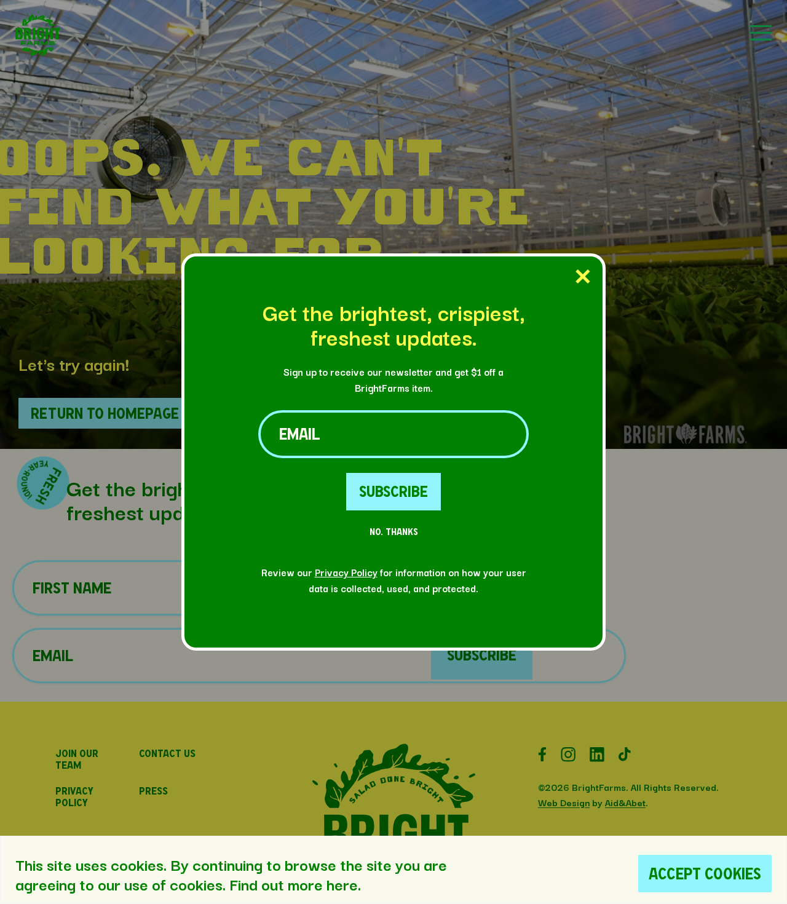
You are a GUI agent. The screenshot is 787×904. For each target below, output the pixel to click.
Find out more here (293, 883)
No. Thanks (394, 531)
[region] (393, 870)
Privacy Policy (346, 572)
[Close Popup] (582, 277)
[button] (37, 52)
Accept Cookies (705, 873)
